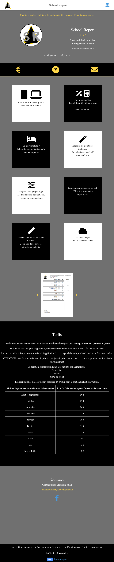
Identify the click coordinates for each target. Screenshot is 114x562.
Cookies (68, 14)
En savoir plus (60, 559)
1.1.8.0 (83, 35)
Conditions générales (84, 14)
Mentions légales (28, 14)
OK (49, 559)
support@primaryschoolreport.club (57, 489)
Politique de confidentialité (50, 14)
